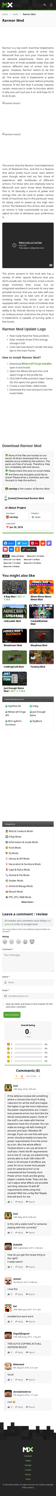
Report (32, 1201)
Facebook (28, 1456)
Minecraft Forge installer (37, 363)
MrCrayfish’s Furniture (13, 723)
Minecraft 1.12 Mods (32, 559)
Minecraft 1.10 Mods (11, 566)
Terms (28, 1479)
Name (6, 976)
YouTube (28, 1465)
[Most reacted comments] (16, 1076)
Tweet (24, 543)
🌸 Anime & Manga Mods (19, 886)
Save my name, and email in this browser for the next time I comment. (29, 1005)
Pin (36, 543)
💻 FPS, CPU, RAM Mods (18, 897)
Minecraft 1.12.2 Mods (35, 556)
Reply (20, 1201)
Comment (7, 949)
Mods (15, 14)
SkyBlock (37, 721)
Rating (5, 936)
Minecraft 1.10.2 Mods (32, 563)
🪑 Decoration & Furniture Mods (23, 864)
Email (5, 990)
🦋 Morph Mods (14, 891)
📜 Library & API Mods (17, 858)
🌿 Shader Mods (14, 880)
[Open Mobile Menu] (51, 5)
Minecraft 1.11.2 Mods (12, 563)
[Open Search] (44, 5)
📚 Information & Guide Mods (21, 842)
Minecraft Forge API (15, 713)
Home (5, 14)
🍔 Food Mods (13, 847)
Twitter (28, 1461)
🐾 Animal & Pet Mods (17, 875)
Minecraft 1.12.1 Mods (12, 559)
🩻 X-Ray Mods (13, 836)
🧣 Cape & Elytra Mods (17, 869)
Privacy (28, 1474)
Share (11, 543)
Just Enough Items (38, 713)
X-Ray (35, 706)
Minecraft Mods (17, 556)
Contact (28, 1470)
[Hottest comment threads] (22, 1076)
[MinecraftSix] (7, 5)
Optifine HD (14, 706)
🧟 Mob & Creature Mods (19, 831)
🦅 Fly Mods (11, 853)
